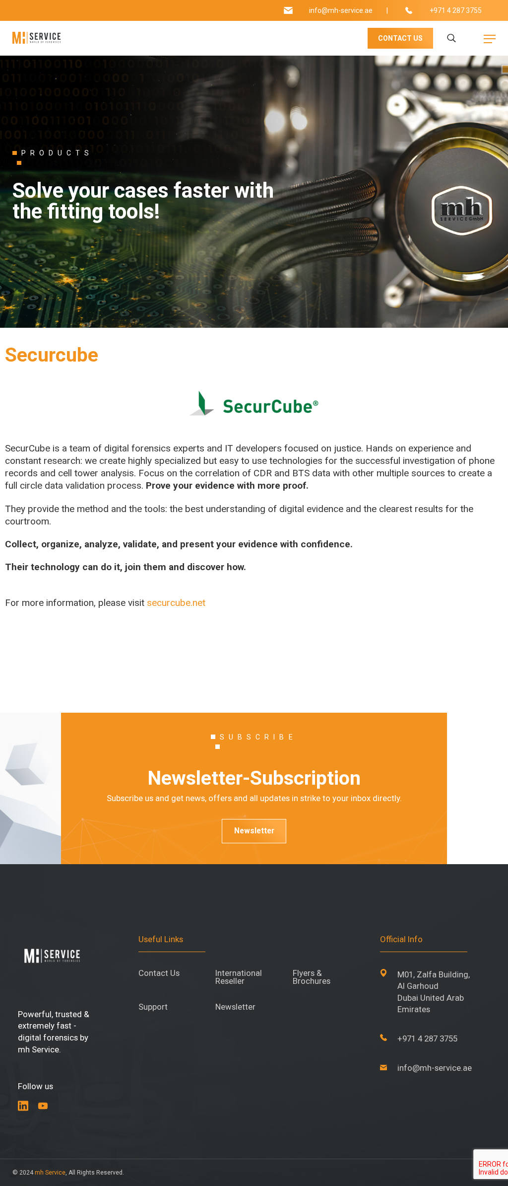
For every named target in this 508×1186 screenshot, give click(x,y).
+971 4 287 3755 (456, 10)
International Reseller (238, 977)
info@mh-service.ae (341, 10)
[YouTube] (43, 1106)
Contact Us (159, 973)
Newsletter (254, 830)
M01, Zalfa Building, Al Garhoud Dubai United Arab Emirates (433, 992)
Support (153, 1007)
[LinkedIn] (23, 1106)
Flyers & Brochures (311, 977)
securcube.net (176, 602)
